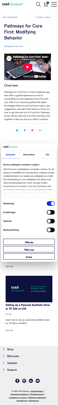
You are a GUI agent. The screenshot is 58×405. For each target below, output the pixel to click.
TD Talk (9, 314)
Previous (40, 17)
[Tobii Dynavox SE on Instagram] (24, 382)
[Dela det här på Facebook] (25, 130)
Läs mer (9, 266)
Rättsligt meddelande (37, 397)
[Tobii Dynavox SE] (12, 4)
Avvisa (29, 257)
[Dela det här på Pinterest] (32, 130)
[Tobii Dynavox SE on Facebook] (17, 382)
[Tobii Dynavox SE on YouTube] (38, 382)
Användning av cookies (18, 397)
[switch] (51, 212)
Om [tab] (47, 154)
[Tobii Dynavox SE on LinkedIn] (31, 382)
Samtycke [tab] (10, 154)
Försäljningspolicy (37, 394)
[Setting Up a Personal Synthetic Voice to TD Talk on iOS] (29, 289)
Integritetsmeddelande (19, 394)
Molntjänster (34, 401)
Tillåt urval (29, 249)
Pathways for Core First (13, 46)
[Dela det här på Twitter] (17, 130)
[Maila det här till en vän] (40, 130)
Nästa (47, 17)
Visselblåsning (22, 401)
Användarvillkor (37, 391)
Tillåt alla (29, 242)
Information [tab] (29, 154)
